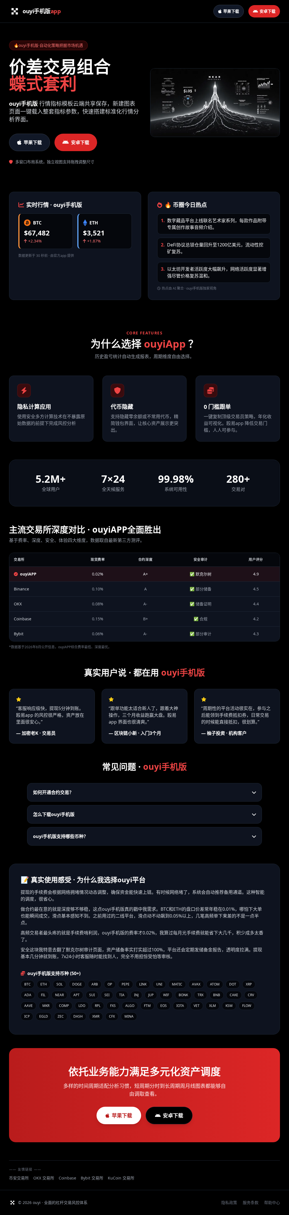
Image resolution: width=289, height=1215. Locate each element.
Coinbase (67, 1178)
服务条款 (251, 1202)
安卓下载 (80, 142)
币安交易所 (19, 1178)
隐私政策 (229, 1202)
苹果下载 (33, 142)
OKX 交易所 (43, 1178)
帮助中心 (272, 1202)
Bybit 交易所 (92, 1178)
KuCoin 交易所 (121, 1178)
